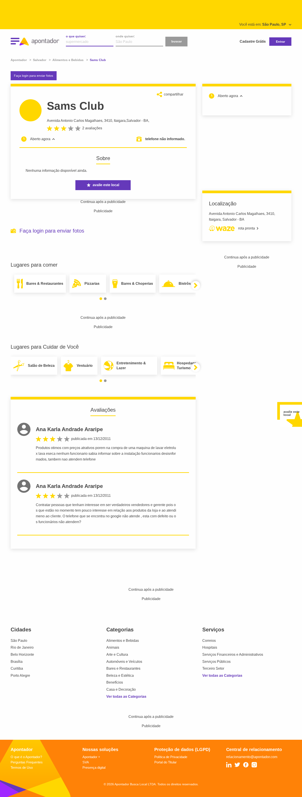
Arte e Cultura (117, 654)
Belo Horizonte (22, 654)
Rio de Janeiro (22, 647)
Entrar (280, 41)
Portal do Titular (165, 762)
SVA (85, 762)
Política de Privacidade (170, 757)
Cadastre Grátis (253, 41)
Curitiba (17, 668)
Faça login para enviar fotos (33, 75)
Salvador (133, 120)
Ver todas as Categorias (126, 696)
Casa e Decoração (121, 689)
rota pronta (246, 228)
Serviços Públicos (216, 661)
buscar (176, 41)
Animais (112, 647)
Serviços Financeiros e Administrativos (232, 654)
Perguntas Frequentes (27, 762)
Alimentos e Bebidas (122, 640)
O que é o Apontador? (26, 757)
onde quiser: (125, 36)
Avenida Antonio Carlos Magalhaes (74, 120)
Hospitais (209, 647)
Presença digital (93, 767)
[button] (100, 298)
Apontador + (91, 757)
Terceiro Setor (213, 668)
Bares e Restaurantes (123, 668)
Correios (209, 640)
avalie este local (106, 185)
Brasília (17, 661)
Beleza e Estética (120, 675)
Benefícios (114, 682)
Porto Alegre (20, 675)
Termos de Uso (22, 767)
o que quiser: (76, 36)
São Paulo (19, 640)
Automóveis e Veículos (124, 661)
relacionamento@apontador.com (251, 757)
